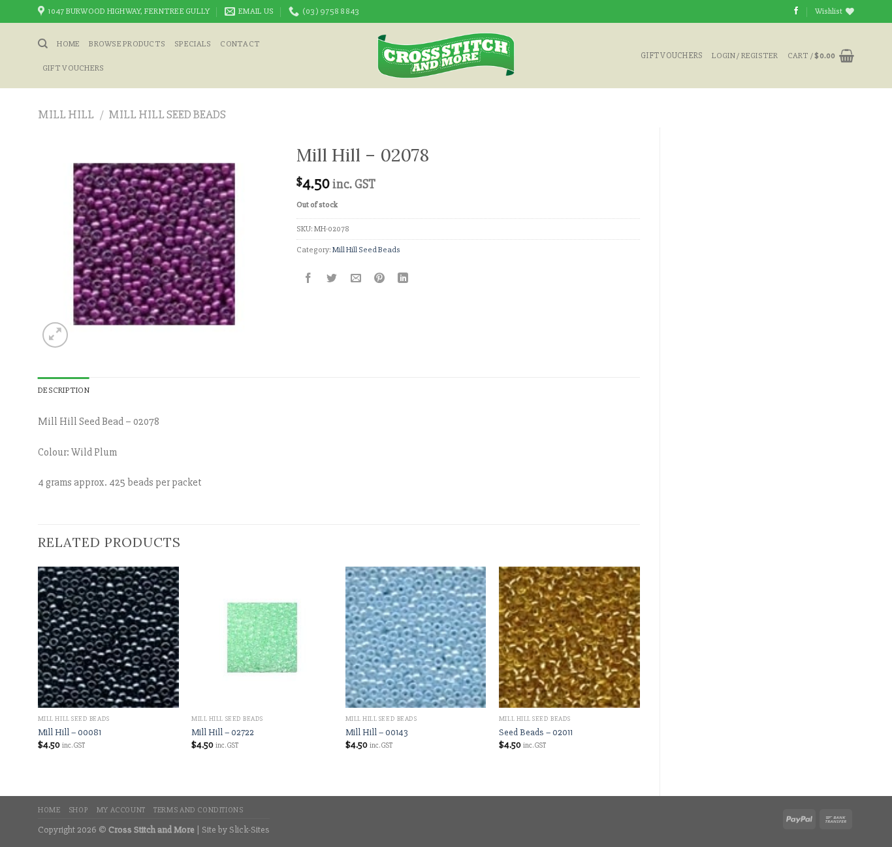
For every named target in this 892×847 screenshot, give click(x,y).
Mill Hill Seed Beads (167, 114)
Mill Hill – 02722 (222, 732)
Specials (192, 44)
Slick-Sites (249, 829)
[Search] (43, 43)
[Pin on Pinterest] (379, 279)
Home (68, 44)
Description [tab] (63, 390)
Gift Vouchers (73, 68)
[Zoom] (55, 335)
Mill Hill (66, 114)
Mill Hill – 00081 (69, 732)
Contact (240, 44)
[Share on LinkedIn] (403, 279)
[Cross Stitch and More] (446, 55)
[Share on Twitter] (332, 279)
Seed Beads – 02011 (536, 732)
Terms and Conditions (198, 810)
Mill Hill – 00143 (376, 732)
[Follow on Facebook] (796, 11)
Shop (78, 810)
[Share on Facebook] (308, 279)
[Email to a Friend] (355, 279)
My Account (121, 810)
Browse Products (127, 44)
